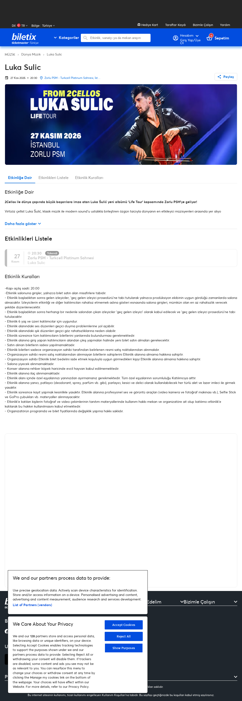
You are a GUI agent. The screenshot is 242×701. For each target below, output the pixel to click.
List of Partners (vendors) (32, 605)
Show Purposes (123, 648)
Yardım (225, 25)
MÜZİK (10, 54)
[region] (78, 631)
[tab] (20, 177)
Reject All (124, 636)
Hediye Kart (149, 25)
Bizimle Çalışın (203, 25)
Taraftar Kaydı (175, 25)
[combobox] (119, 38)
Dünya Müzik (31, 54)
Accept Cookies (123, 625)
